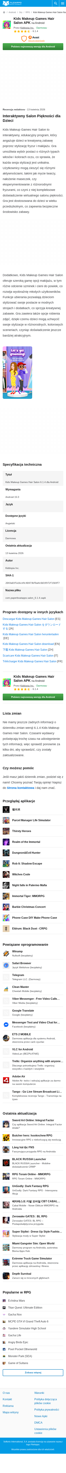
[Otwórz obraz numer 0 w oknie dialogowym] (17, 372)
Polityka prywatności (46, 1409)
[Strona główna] (4, 12)
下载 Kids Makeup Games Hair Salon (25, 649)
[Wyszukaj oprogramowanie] (55, 3)
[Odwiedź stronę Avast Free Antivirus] (33, 39)
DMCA (38, 1422)
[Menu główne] (62, 3)
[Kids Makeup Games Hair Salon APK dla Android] (7, 25)
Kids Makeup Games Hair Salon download (28, 644)
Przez (24, 27)
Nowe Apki (40, 1416)
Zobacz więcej (33, 1372)
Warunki (39, 1392)
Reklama (8, 1405)
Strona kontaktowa (20, 788)
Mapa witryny (11, 1412)
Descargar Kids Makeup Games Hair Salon (28, 618)
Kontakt (7, 1399)
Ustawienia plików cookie (45, 1431)
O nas (6, 1392)
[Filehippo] (12, 3)
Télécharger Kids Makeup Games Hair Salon (30, 661)
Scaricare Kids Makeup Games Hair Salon (28, 655)
